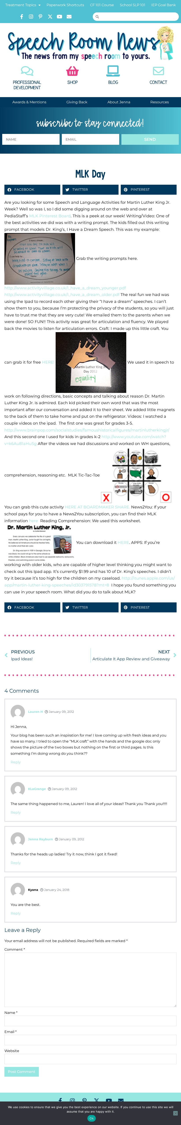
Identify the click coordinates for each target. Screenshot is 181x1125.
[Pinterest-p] (40, 16)
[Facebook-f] (21, 16)
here (33, 520)
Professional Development (27, 85)
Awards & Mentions (29, 102)
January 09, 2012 (61, 712)
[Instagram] (31, 16)
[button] (32, 190)
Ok (92, 1118)
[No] (175, 1113)
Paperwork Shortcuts (65, 5)
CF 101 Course (102, 5)
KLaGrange (37, 789)
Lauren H (35, 712)
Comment (14, 949)
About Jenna (118, 102)
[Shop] (72, 70)
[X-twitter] (50, 16)
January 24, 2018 (56, 890)
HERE (123, 542)
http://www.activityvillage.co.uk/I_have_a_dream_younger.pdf (65, 288)
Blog (113, 82)
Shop (72, 82)
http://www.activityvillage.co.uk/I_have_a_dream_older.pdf (61, 294)
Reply (16, 762)
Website (11, 1051)
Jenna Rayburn (40, 839)
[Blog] (113, 70)
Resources (159, 102)
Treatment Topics (20, 5)
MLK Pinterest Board (50, 216)
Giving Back (76, 102)
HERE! (48, 362)
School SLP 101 (132, 5)
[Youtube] (59, 16)
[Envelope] (69, 16)
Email (10, 1032)
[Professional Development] (27, 70)
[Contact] (158, 70)
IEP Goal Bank (163, 5)
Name (10, 1013)
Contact (158, 82)
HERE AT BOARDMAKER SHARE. (97, 507)
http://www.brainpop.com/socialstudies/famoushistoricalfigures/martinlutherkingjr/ (86, 430)
